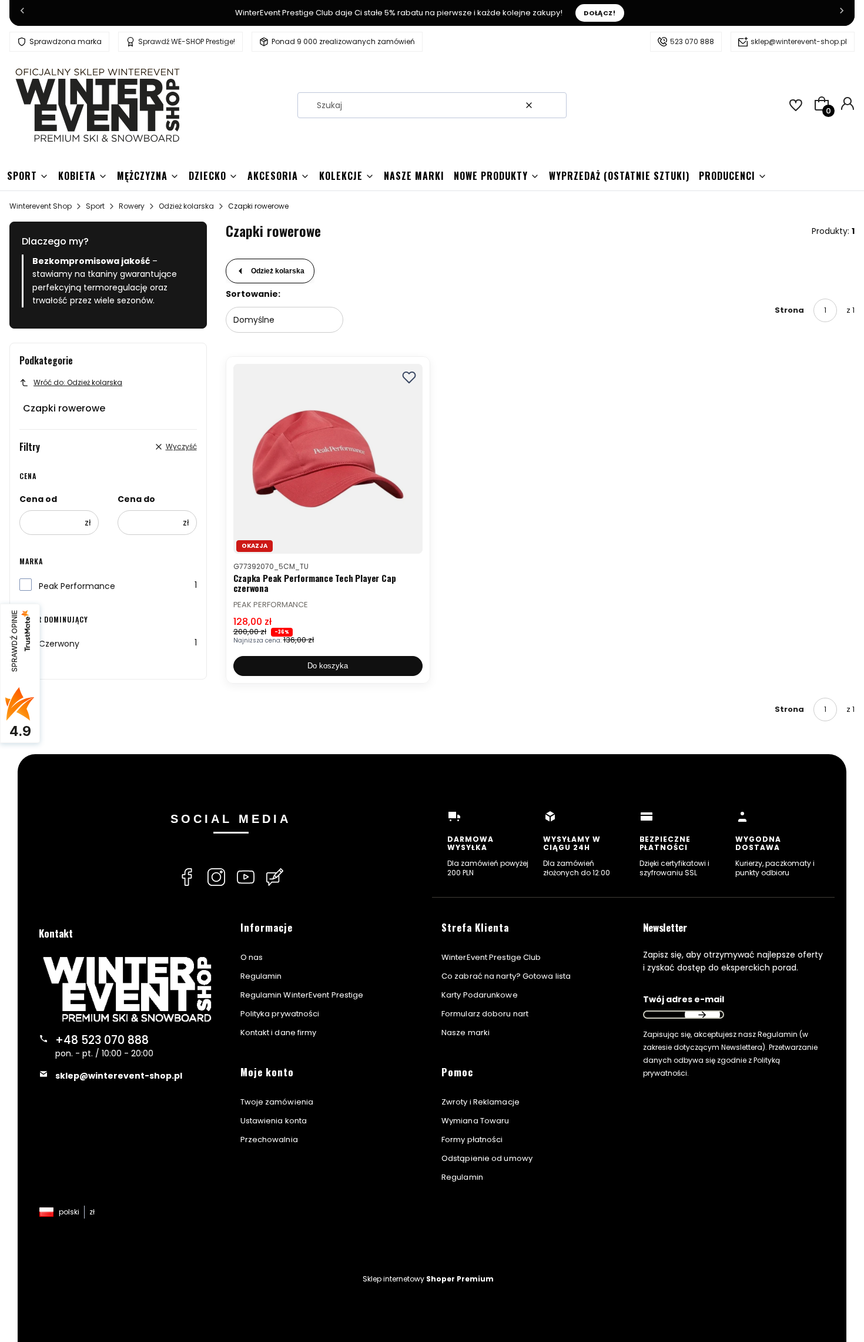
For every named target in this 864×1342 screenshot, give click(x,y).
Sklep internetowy (428, 1279)
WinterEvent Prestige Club (491, 957)
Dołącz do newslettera (702, 1014)
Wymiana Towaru (475, 1120)
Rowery (132, 206)
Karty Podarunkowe (479, 994)
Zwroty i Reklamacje (480, 1101)
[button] (553, 105)
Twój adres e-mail (683, 999)
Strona (789, 310)
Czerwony (59, 644)
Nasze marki (465, 1032)
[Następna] (841, 13)
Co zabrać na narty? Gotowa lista (506, 976)
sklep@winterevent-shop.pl (799, 41)
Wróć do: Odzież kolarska (78, 382)
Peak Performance (77, 586)
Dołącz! (600, 13)
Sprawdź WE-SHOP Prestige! (186, 41)
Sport (95, 206)
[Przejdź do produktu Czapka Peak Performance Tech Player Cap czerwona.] (328, 459)
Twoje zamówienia (277, 1101)
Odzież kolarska (186, 206)
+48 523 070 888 (102, 1040)
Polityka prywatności (280, 1013)
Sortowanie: (253, 294)
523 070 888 (692, 41)
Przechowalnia (269, 1139)
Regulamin (261, 976)
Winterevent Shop (40, 206)
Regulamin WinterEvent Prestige (302, 994)
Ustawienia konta (273, 1120)
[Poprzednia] (22, 13)
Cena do (136, 499)
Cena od (38, 499)
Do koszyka (327, 665)
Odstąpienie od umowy (487, 1158)
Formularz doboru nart (484, 1013)
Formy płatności (472, 1139)
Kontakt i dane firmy (278, 1032)
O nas (251, 957)
